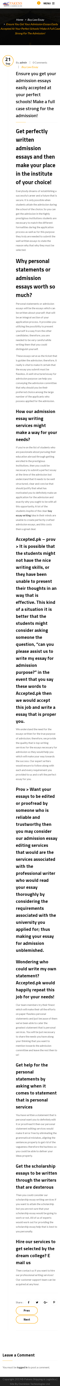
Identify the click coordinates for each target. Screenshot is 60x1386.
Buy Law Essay (35, 19)
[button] (35, 4)
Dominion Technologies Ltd (34, 1383)
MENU (47, 3)
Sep (8, 60)
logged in (22, 1367)
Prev (27, 1310)
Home (19, 19)
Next (27, 1319)
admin (23, 62)
